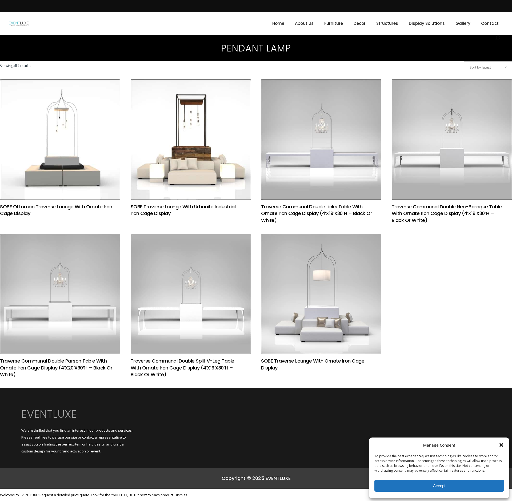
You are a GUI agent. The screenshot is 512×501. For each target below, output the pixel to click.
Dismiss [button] (181, 494)
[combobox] (488, 67)
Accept (439, 485)
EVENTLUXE (49, 414)
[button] (501, 445)
